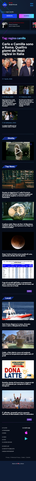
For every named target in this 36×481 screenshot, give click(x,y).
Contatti (28, 457)
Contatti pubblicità (8, 448)
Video (4, 437)
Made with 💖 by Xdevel (18, 463)
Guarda (26, 16)
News (4, 433)
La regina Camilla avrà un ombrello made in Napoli (9, 126)
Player (5, 427)
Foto (4, 439)
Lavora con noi (7, 442)
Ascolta (9, 16)
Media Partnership (8, 451)
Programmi (6, 430)
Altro (29, 291)
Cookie (23, 457)
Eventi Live (6, 446)
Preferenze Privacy (15, 457)
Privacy (7, 457)
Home (3, 12)
